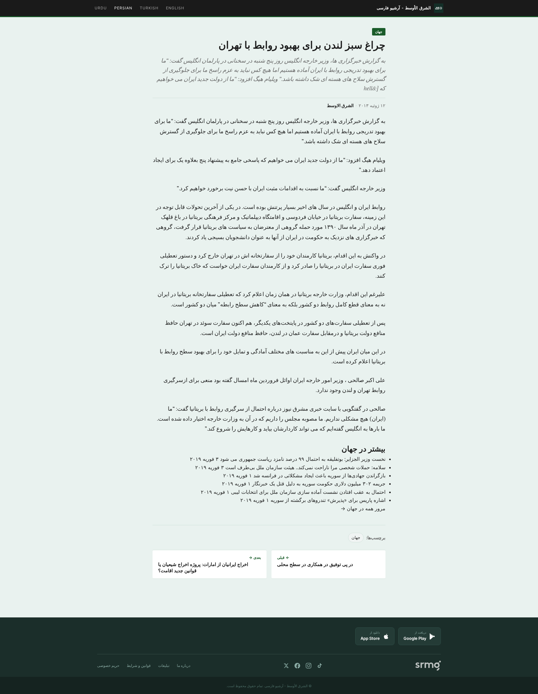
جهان (378, 32)
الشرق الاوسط (340, 105)
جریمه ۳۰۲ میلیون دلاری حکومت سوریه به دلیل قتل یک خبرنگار (318, 483)
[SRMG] (428, 666)
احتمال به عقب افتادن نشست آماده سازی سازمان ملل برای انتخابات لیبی (308, 492)
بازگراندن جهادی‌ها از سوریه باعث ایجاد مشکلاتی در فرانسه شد (319, 475)
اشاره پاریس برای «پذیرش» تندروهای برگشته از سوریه (328, 500)
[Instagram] (308, 665)
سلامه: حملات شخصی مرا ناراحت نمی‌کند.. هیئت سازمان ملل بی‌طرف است (305, 467)
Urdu (101, 8)
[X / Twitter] (286, 665)
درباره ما (183, 665)
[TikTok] (320, 665)
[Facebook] (297, 665)
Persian (123, 8)
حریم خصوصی (108, 665)
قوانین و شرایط (139, 665)
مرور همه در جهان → (363, 508)
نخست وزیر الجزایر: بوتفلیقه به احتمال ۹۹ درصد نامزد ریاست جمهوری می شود (302, 459)
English (175, 8)
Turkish (149, 8)
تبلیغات (163, 665)
